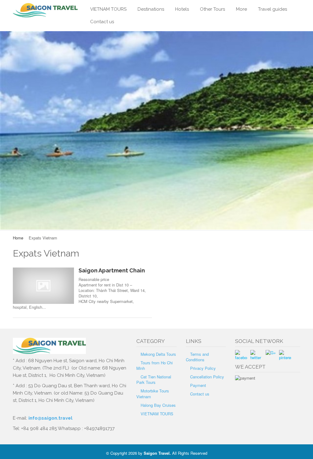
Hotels (182, 9)
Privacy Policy (203, 368)
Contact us (102, 21)
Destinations (151, 9)
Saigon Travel (157, 453)
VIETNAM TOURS (108, 9)
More (241, 9)
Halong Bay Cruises (158, 405)
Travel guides (272, 9)
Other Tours (212, 9)
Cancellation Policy (207, 377)
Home (18, 238)
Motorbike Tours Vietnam (152, 393)
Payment (198, 385)
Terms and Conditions (197, 356)
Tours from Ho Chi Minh (154, 365)
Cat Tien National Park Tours (153, 379)
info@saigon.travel (49, 418)
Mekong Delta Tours (158, 354)
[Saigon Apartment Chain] (43, 286)
